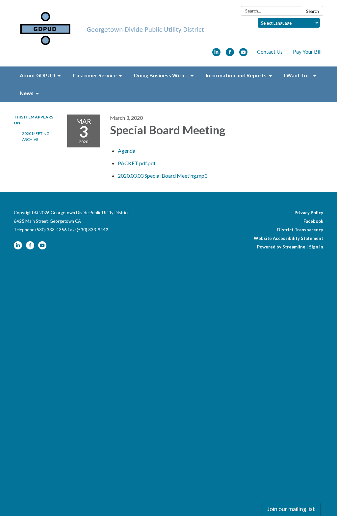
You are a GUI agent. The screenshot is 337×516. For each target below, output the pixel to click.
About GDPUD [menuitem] (37, 75)
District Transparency (300, 229)
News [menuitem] (27, 93)
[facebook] (230, 54)
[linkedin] (216, 54)
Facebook (313, 221)
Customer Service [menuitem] (95, 75)
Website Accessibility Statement (288, 238)
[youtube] (243, 54)
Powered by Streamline (281, 246)
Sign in (316, 246)
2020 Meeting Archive (35, 136)
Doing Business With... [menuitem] (161, 75)
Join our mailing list (291, 508)
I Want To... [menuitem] (297, 75)
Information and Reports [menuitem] (236, 75)
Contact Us (270, 51)
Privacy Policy (309, 212)
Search (312, 11)
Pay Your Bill (307, 51)
